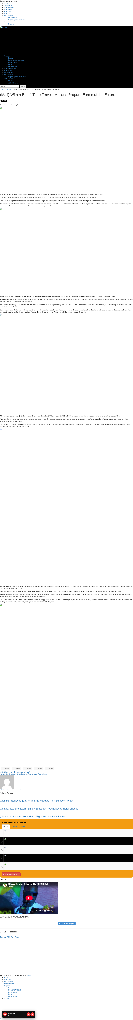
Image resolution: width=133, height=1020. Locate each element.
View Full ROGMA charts (11, 874)
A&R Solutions (9, 16)
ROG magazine (9, 7)
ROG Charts (8, 11)
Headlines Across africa (16, 60)
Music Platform (9, 5)
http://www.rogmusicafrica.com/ (10, 790)
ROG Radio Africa (10, 68)
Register (11, 24)
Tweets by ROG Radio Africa (9, 937)
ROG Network (12, 18)
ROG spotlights (13, 66)
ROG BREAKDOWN (14, 990)
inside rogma (12, 62)
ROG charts (8, 70)
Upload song (8, 22)
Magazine (7, 56)
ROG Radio (8, 9)
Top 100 (5, 826)
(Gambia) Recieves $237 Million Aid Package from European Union (36, 800)
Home (6, 3)
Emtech (28, 975)
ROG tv (10, 64)
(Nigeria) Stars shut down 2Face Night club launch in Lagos (32, 816)
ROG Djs (7, 13)
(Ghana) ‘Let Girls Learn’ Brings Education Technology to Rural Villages (23, 774)
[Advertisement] (62, 956)
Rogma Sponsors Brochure (17, 20)
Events (10, 58)
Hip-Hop (23, 826)
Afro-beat (14, 826)
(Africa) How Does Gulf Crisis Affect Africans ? (15, 772)
